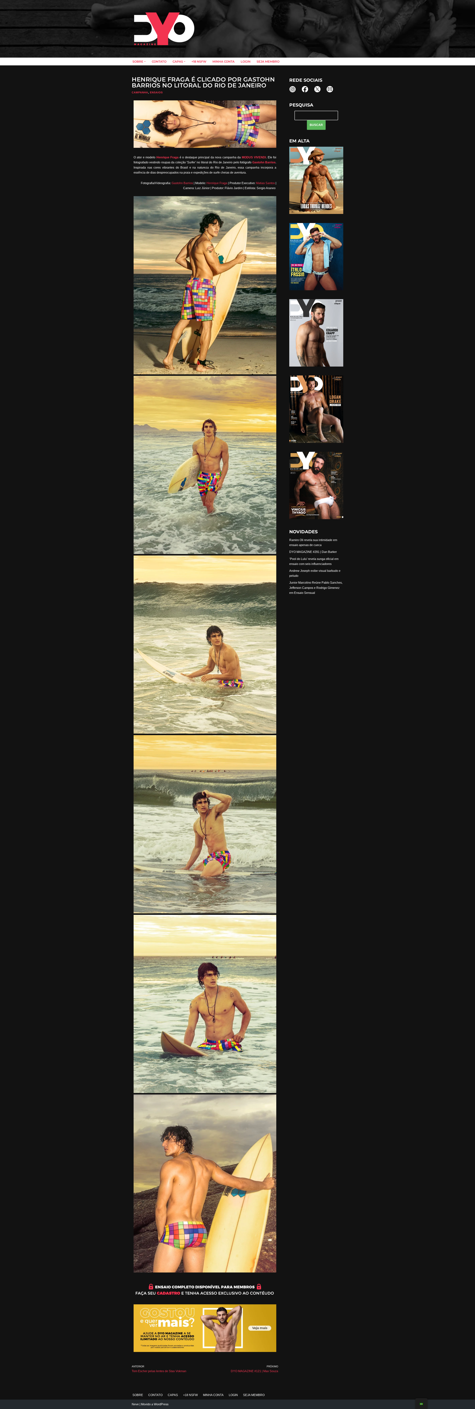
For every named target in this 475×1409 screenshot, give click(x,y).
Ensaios (156, 92)
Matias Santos (265, 183)
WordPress (161, 1404)
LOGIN (245, 61)
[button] (145, 61)
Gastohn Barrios (264, 162)
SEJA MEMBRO (268, 61)
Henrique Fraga (167, 157)
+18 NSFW (198, 61)
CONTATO (159, 61)
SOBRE (137, 1395)
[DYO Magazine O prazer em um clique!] (164, 29)
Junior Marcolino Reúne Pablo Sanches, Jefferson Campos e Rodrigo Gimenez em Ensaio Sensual (316, 587)
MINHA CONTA (223, 61)
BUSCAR (316, 125)
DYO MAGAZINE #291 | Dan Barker (313, 551)
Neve (135, 1404)
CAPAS (173, 1395)
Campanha (140, 92)
